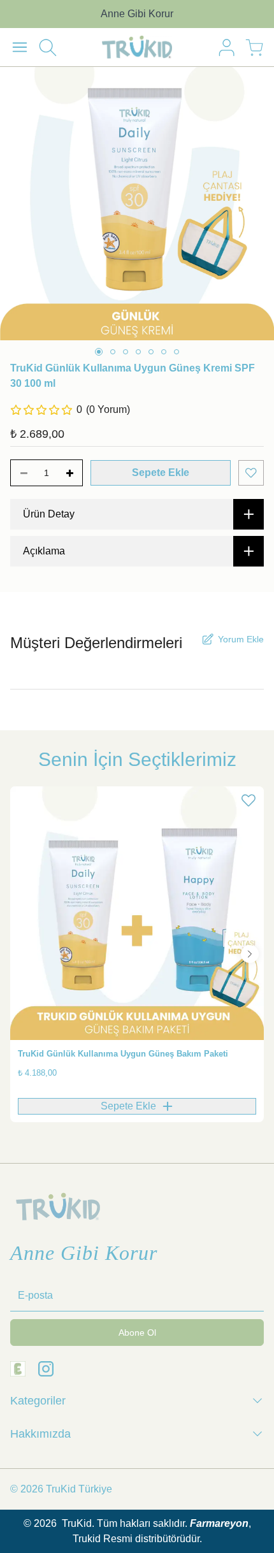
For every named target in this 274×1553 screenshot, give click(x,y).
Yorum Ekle (241, 639)
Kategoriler (38, 1400)
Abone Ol (137, 1332)
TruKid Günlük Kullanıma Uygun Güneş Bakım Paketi (123, 1053)
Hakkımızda (40, 1433)
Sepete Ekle (160, 472)
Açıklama (44, 550)
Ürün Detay (49, 514)
